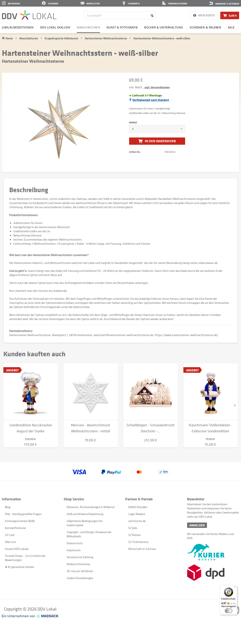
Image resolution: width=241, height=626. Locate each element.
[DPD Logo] (213, 572)
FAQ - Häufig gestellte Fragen (23, 514)
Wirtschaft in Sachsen (142, 549)
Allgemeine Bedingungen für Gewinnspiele (85, 523)
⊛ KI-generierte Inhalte (19, 567)
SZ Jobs (132, 528)
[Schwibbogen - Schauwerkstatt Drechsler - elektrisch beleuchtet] (150, 391)
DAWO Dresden (137, 507)
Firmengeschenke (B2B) (20, 521)
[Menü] (235, 587)
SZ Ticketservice (138, 542)
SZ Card (9, 535)
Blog (7, 507)
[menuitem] (120, 15)
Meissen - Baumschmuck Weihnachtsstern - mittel (90, 428)
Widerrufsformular (78, 564)
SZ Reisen (134, 535)
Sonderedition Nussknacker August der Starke (30, 428)
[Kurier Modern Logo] (213, 552)
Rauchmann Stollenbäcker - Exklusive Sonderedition (210, 428)
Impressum (74, 550)
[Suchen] (153, 15)
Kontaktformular (15, 528)
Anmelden (197, 525)
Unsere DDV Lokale (17, 549)
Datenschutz (75, 543)
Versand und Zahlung (80, 557)
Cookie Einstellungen (80, 578)
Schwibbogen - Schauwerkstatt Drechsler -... (150, 428)
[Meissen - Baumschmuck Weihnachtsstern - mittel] (90, 391)
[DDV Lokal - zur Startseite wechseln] (29, 15)
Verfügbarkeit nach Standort (150, 100)
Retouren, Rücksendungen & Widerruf (91, 507)
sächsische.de (137, 521)
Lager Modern (136, 514)
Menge (133, 122)
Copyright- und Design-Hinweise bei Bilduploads (89, 534)
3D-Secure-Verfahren (80, 571)
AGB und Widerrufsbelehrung (85, 514)
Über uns (10, 542)
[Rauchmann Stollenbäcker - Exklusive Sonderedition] (210, 391)
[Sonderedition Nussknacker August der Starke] (30, 391)
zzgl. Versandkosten (157, 87)
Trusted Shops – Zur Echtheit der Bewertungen (25, 558)
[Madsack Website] (30, 616)
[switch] (228, 610)
